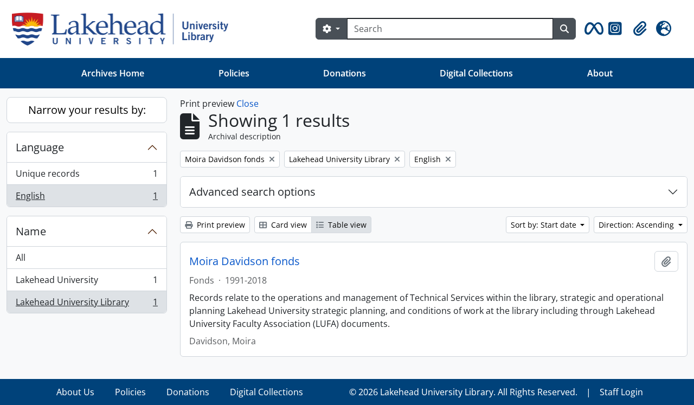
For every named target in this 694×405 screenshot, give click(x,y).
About (600, 73)
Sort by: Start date (545, 225)
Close (247, 104)
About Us (75, 392)
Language (40, 147)
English (86, 198)
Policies (234, 73)
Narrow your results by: (87, 109)
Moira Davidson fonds (244, 261)
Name (31, 231)
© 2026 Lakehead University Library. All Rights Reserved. (463, 392)
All (20, 257)
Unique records (86, 176)
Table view (346, 225)
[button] (592, 29)
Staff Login (621, 392)
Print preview (220, 225)
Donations (344, 73)
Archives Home (112, 73)
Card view (288, 225)
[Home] (124, 29)
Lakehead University (86, 282)
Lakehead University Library (86, 304)
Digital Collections (476, 73)
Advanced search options (252, 191)
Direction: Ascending (637, 225)
